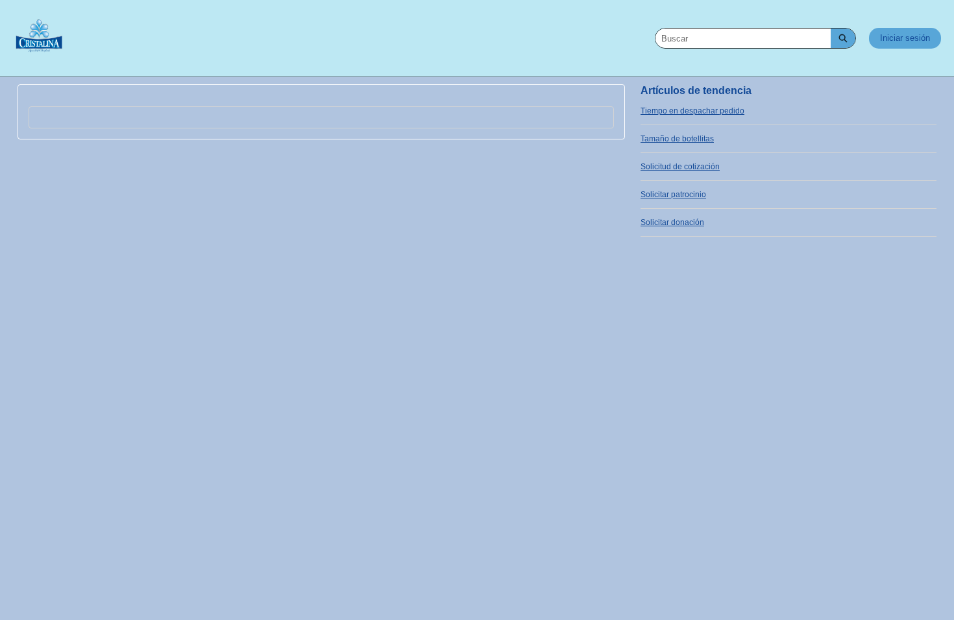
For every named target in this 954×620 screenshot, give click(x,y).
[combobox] (743, 38)
